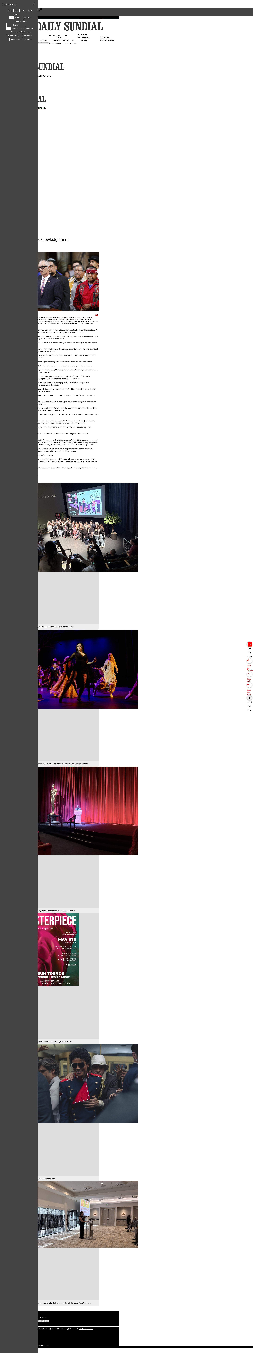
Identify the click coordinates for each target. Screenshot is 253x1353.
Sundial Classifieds (14, 36)
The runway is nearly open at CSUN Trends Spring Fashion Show (46, 1041)
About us (28, 39)
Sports (16, 14)
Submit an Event (107, 40)
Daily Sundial (9, 4)
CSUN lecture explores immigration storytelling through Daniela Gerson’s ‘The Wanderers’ (56, 1303)
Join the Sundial (28, 36)
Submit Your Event (18, 28)
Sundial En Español (55, 43)
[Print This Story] (249, 697)
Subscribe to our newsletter (21, 32)
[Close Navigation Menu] (33, 4)
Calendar (105, 37)
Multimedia (82, 34)
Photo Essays (84, 37)
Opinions (58, 37)
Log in (48, 1345)
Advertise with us (17, 39)
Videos (84, 40)
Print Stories (30, 28)
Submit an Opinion (60, 40)
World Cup (18, 17)
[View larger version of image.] (59, 281)
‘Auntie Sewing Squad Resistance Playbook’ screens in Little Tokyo (47, 627)
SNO (42, 1345)
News (17, 10)
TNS (96, 315)
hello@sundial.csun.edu (86, 1329)
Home (10, 10)
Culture (23, 10)
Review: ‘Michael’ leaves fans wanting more (38, 1178)
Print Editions (70, 43)
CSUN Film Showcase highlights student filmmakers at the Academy (48, 911)
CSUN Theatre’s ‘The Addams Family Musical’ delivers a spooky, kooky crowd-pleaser (54, 764)
